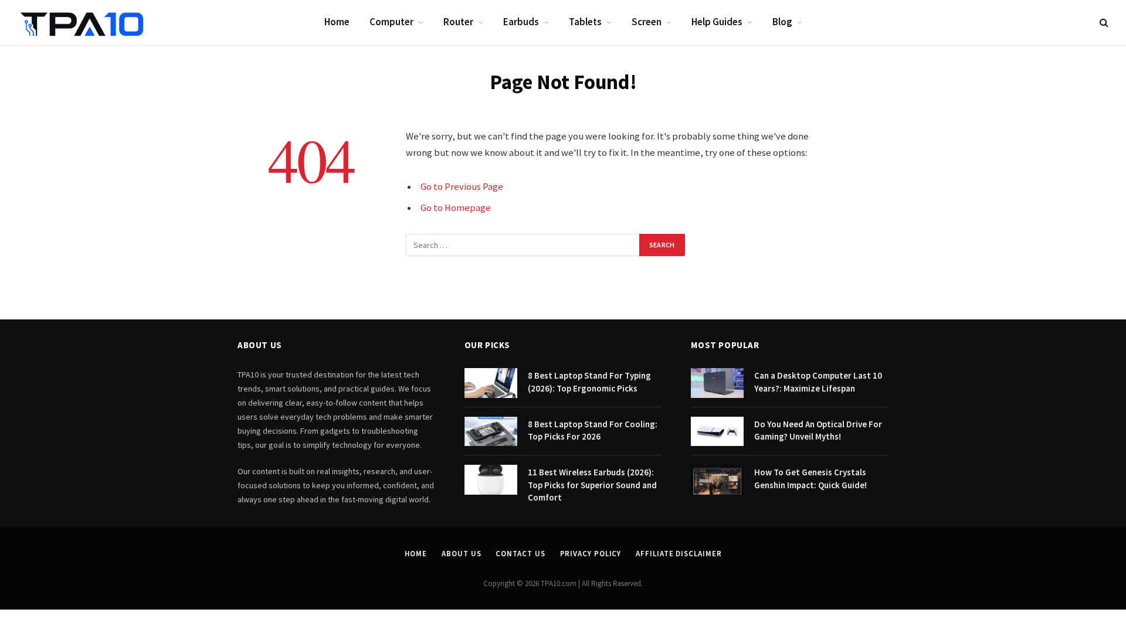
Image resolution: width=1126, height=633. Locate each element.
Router (458, 21)
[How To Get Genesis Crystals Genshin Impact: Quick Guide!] (717, 480)
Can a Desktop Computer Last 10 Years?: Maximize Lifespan (818, 381)
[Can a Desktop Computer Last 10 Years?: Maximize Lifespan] (717, 383)
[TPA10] (82, 22)
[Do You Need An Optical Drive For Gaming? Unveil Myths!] (717, 432)
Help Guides (716, 21)
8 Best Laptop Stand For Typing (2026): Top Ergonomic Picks (589, 381)
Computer (391, 21)
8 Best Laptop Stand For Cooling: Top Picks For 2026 (592, 430)
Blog (782, 21)
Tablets (585, 21)
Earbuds (521, 21)
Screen (647, 21)
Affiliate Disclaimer (678, 554)
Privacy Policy (591, 554)
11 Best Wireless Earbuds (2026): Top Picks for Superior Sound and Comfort (592, 485)
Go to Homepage (455, 208)
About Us (461, 554)
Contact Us (520, 554)
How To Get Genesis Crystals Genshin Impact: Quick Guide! (810, 478)
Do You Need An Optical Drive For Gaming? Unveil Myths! (818, 430)
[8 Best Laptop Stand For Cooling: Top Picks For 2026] (490, 432)
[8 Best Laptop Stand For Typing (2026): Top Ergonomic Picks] (490, 383)
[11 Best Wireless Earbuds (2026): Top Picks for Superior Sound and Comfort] (490, 480)
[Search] (1102, 22)
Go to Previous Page (461, 187)
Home (337, 21)
